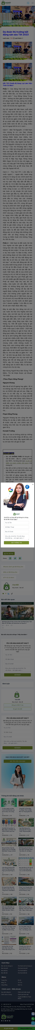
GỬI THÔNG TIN (16, 542)
